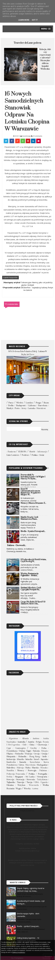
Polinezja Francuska (16, 774)
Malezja (20, 768)
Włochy (27, 788)
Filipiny (10, 754)
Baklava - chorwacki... (16, 545)
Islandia (28, 759)
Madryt (10, 408)
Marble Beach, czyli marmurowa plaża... (29, 518)
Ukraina (10, 785)
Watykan (21, 785)
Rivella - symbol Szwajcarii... (33, 531)
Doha (43, 748)
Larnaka (31, 408)
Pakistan (43, 770)
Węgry (19, 788)
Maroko (35, 768)
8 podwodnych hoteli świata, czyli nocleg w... (33, 560)
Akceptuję (48, 956)
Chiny (32, 745)
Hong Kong (34, 756)
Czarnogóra (20, 748)
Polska (34, 455)
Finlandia (19, 754)
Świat (41, 455)
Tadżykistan (42, 779)
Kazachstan (35, 762)
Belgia (38, 742)
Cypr (9, 748)
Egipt (28, 751)
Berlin (11, 405)
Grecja (37, 754)
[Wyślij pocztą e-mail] (38, 141)
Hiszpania (11, 756)
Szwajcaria (42, 777)
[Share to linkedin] (33, 141)
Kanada (22, 762)
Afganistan (13, 738)
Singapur (19, 777)
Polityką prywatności (18, 952)
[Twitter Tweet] (6, 141)
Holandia (22, 756)
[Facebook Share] (12, 141)
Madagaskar (42, 765)
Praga (38, 403)
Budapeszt (21, 405)
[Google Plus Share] (17, 141)
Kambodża (11, 762)
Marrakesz (41, 408)
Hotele (32, 452)
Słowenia (31, 779)
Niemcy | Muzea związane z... (33, 503)
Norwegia (32, 770)
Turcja (29, 782)
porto (17, 408)
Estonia (36, 751)
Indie (44, 756)
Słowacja (20, 779)
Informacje (42, 452)
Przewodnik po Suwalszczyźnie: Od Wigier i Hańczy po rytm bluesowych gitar (45, 60)
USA (37, 782)
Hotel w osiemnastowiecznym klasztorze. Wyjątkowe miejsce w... (31, 492)
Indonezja (11, 759)
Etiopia (44, 751)
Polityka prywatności (27, 811)
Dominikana (12, 751)
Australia (21, 742)
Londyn (29, 403)
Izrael (36, 759)
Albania (25, 738)
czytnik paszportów (10, 277)
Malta (27, 768)
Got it (35, 20)
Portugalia (42, 774)
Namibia (10, 770)
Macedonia (30, 765)
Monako (44, 768)
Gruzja (44, 754)
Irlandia (20, 759)
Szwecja (10, 779)
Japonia (44, 759)
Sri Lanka (30, 777)
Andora (36, 738)
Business (12, 452)
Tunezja (20, 782)
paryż (10, 403)
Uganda (44, 782)
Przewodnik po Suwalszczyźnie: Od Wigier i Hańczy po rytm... (33, 477)
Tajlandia (11, 782)
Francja (28, 754)
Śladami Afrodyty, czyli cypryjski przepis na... (31, 588)
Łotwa (35, 788)
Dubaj (22, 751)
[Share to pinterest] (28, 141)
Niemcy (20, 770)
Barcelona (42, 405)
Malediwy (11, 768)
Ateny (23, 408)
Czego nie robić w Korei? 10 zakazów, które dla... (33, 603)
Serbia (9, 777)
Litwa (21, 765)
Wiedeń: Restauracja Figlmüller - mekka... (29, 574)
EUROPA (22, 452)
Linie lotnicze (13, 455)
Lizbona (32, 405)
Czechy (33, 748)
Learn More (23, 20)
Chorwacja (42, 745)
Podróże (25, 455)
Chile (24, 745)
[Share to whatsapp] (22, 141)
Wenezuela (34, 785)
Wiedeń (19, 403)
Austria (31, 742)
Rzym (46, 403)
